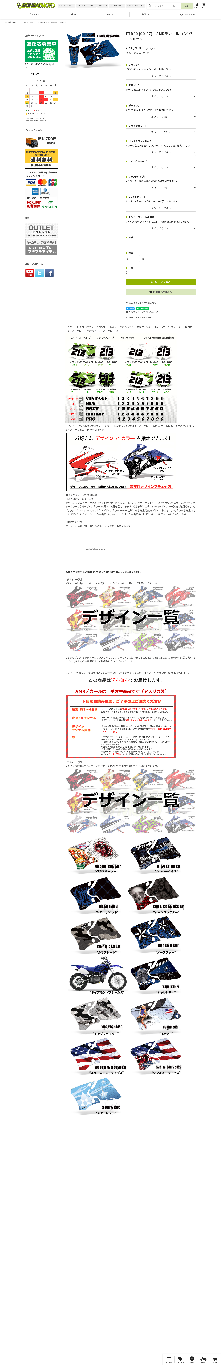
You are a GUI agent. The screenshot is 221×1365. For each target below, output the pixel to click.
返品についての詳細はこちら (142, 302)
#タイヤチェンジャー (135, 5)
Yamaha (41, 22)
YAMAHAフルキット (57, 22)
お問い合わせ (149, 14)
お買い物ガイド (187, 14)
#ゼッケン (103, 5)
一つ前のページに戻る (15, 22)
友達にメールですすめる (140, 317)
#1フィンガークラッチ (86, 5)
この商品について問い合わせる (143, 312)
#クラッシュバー (117, 5)
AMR (31, 22)
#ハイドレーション (66, 5)
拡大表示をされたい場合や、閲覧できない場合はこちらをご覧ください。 (103, 572)
